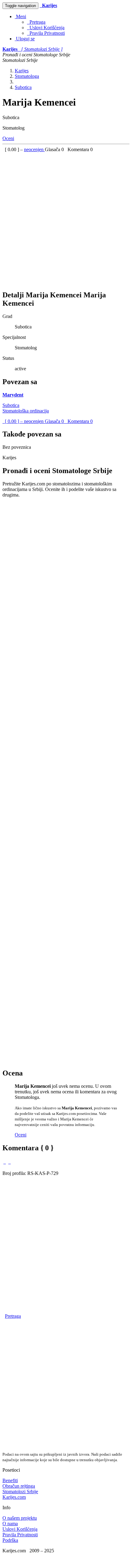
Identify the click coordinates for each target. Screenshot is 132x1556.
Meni (20, 16)
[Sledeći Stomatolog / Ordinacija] (9, 1161)
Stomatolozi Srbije (20, 1491)
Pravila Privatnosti (46, 33)
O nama (10, 1523)
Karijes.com (14, 1497)
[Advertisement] (66, 218)
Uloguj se (25, 38)
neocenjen (34, 149)
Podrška (10, 1540)
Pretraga (36, 22)
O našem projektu (19, 1518)
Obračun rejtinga (18, 1486)
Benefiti (10, 1480)
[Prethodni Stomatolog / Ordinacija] (4, 1161)
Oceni (8, 138)
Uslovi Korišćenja (45, 27)
